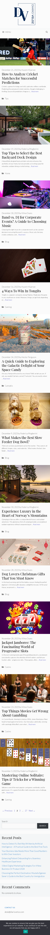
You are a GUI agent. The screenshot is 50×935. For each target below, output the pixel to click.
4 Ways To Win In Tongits (21, 290)
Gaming (8, 307)
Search (5, 821)
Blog (7, 242)
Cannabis (9, 386)
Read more (35, 91)
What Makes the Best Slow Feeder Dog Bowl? (22, 439)
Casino (8, 667)
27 (26, 810)
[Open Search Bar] (46, 32)
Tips (6, 98)
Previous (7, 810)
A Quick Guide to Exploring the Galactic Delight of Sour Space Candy (23, 365)
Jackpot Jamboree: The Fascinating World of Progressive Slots (19, 646)
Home (7, 173)
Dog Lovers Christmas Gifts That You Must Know (23, 576)
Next (32, 810)
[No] (47, 927)
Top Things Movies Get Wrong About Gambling (25, 713)
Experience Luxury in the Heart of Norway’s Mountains (24, 513)
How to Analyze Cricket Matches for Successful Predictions (20, 78)
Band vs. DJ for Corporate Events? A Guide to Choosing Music (24, 221)
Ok (26, 931)
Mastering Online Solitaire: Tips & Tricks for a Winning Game (23, 779)
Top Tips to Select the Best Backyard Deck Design (22, 155)
